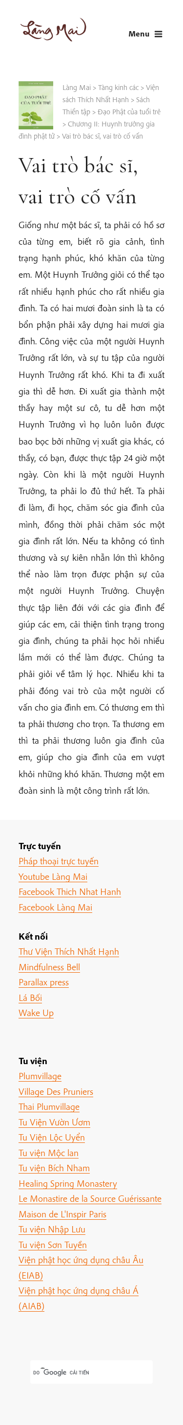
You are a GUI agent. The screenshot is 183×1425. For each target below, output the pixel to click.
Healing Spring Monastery (68, 1183)
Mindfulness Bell (49, 967)
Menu (138, 33)
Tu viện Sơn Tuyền (53, 1244)
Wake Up (36, 1012)
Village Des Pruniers (56, 1091)
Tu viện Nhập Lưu (52, 1229)
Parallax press (44, 982)
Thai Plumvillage (49, 1106)
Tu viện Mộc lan (49, 1152)
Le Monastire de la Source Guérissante (90, 1198)
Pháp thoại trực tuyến (59, 861)
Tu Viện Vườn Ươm (54, 1122)
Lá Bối (30, 997)
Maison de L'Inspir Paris (62, 1214)
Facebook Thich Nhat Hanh (70, 891)
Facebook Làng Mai (55, 907)
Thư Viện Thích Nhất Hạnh (69, 951)
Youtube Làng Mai (53, 876)
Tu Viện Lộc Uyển (52, 1137)
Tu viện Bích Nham (54, 1168)
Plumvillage (40, 1076)
